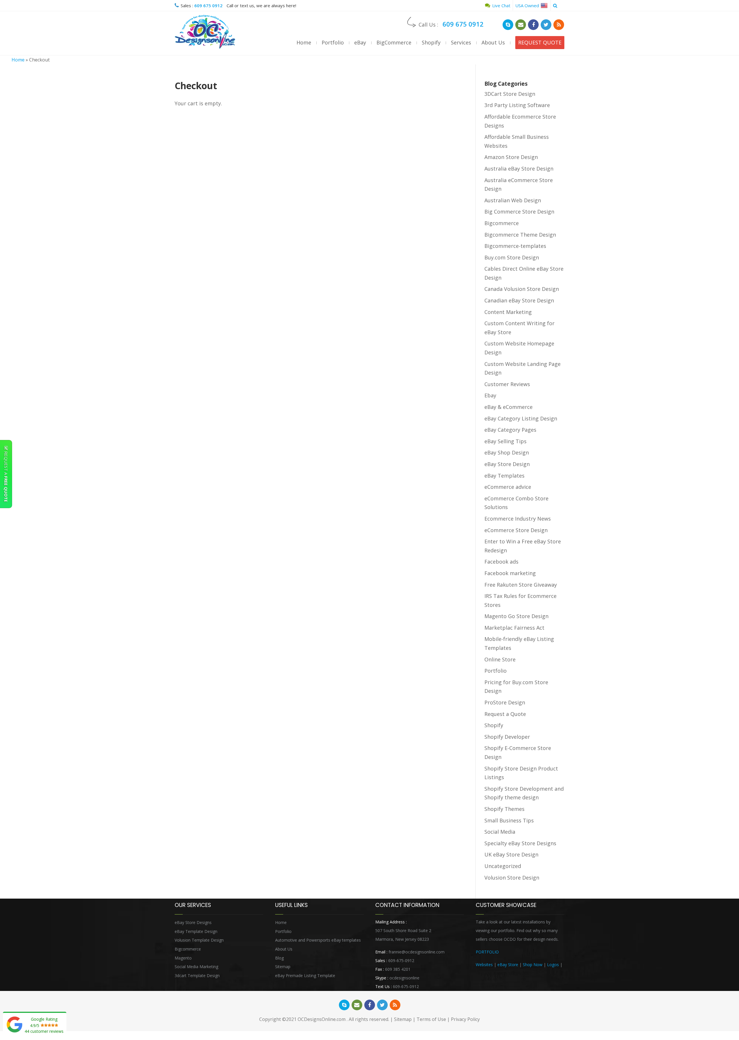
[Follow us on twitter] (546, 24)
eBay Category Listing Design (520, 418)
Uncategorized (502, 866)
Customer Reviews (507, 384)
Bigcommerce (501, 223)
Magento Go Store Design (516, 616)
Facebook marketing (510, 573)
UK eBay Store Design (511, 854)
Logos (553, 964)
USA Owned (527, 5)
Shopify (431, 42)
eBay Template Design (196, 931)
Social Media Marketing (196, 966)
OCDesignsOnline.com (322, 1019)
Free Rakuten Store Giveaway (520, 584)
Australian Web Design (512, 200)
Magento (183, 958)
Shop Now (532, 964)
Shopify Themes (504, 808)
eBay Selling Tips (505, 441)
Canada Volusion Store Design (521, 288)
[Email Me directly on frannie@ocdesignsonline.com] (520, 24)
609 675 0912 (208, 5)
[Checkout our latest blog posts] (558, 24)
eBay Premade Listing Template (305, 975)
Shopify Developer (507, 736)
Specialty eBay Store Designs (520, 843)
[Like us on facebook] (533, 24)
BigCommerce (393, 42)
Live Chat (500, 5)
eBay (360, 42)
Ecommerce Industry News (517, 518)
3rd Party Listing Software (517, 105)
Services (461, 42)
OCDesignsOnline (205, 32)
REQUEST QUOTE (539, 42)
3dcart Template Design (197, 975)
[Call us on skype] (508, 24)
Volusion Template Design (199, 940)
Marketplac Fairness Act (514, 627)
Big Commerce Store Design (519, 211)
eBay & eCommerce (508, 406)
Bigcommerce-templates (515, 245)
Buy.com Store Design (511, 257)
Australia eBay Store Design (518, 168)
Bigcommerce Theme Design (520, 234)
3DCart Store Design (509, 93)
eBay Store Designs (193, 922)
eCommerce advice (507, 486)
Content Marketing (508, 311)
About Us (493, 42)
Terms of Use (431, 1019)
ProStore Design (504, 702)
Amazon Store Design (511, 157)
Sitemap (282, 966)
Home (303, 42)
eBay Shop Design (506, 452)
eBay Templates (504, 475)
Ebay (490, 395)
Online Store (500, 659)
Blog (279, 958)
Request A (6, 476)
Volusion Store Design (511, 877)
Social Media (499, 831)
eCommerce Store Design (516, 530)
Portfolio (333, 42)
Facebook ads (501, 561)
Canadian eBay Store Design (519, 300)
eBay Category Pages (510, 429)
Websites (484, 964)
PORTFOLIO (487, 952)
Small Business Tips (509, 820)
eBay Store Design (507, 464)
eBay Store (507, 964)
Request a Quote (505, 713)
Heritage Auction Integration (502, 973)
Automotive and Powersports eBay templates (318, 940)
